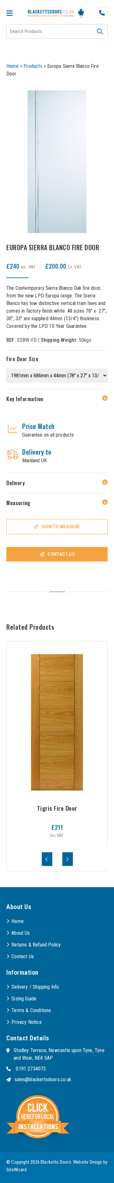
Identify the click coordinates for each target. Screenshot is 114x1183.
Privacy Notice (26, 1022)
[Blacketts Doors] (51, 14)
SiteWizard (16, 1170)
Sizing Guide (23, 999)
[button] (100, 31)
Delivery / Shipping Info (35, 987)
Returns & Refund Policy (36, 945)
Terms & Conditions (31, 1010)
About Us (20, 933)
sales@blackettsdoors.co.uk (43, 1079)
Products (32, 66)
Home (12, 66)
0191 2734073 (31, 1069)
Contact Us (61, 554)
